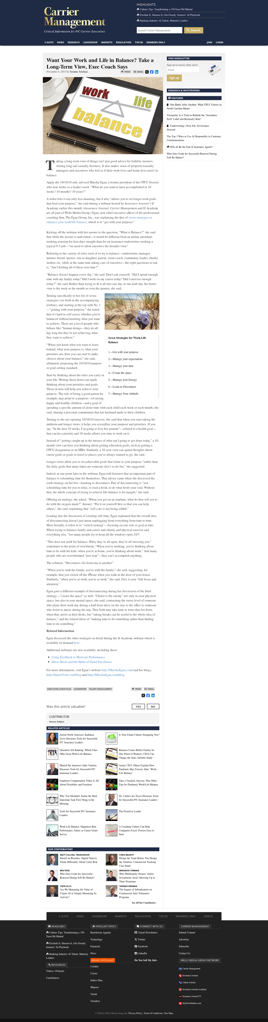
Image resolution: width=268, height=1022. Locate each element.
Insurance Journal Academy (194, 989)
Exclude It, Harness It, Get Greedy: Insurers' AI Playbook (170, 15)
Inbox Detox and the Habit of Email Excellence (82, 662)
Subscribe (184, 946)
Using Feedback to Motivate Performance (78, 657)
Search (195, 30)
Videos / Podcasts (55, 971)
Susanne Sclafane (79, 71)
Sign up (174, 78)
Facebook (142, 946)
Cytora (93, 973)
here (76, 643)
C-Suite (49, 42)
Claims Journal (188, 982)
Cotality (94, 966)
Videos (208, 916)
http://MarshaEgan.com (117, 670)
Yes (138, 706)
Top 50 (139, 42)
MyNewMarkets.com (191, 1003)
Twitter (141, 939)
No (153, 706)
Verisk (93, 994)
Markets (106, 42)
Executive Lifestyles (59, 689)
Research (74, 42)
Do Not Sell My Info (146, 960)
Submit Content (187, 932)
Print (127, 72)
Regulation (123, 42)
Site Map (168, 1013)
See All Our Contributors (144, 902)
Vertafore (95, 1001)
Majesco (94, 987)
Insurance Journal (190, 975)
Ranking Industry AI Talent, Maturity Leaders (164, 20)
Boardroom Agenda (100, 932)
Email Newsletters (147, 932)
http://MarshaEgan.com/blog (106, 675)
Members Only (155, 42)
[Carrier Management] (87, 17)
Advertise (184, 939)
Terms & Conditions (153, 1013)
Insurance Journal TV (191, 996)
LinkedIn (142, 953)
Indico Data (96, 980)
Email (140, 72)
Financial (95, 946)
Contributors (52, 978)
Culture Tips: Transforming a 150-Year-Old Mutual (166, 9)
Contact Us (184, 953)
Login (219, 42)
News (60, 42)
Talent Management (100, 689)
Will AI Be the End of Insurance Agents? (191, 147)
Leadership (90, 42)
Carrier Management (191, 968)
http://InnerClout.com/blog (63, 675)
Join (209, 42)
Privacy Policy (135, 1013)
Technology (96, 939)
